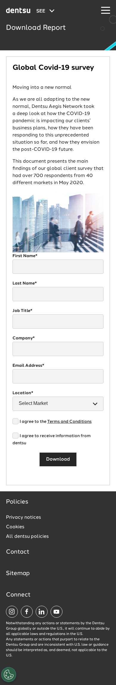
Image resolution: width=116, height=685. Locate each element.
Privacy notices (23, 517)
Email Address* (28, 366)
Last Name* (24, 283)
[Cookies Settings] (8, 674)
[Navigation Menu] (105, 10)
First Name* (24, 256)
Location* (22, 393)
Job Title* (22, 311)
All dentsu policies (27, 536)
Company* (23, 338)
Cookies (15, 527)
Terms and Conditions (69, 422)
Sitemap (18, 574)
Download (58, 459)
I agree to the (56, 422)
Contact (17, 552)
